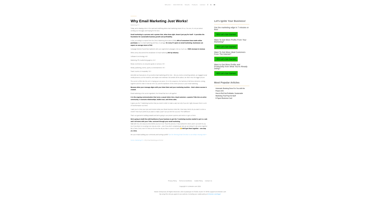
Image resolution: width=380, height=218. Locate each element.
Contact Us (208, 181)
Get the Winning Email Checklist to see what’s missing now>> (188, 134)
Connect (202, 5)
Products (195, 5)
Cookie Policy (198, 181)
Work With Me (178, 5)
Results (187, 5)
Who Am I (168, 5)
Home (132, 140)
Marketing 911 (135, 25)
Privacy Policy (172, 181)
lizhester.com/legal (214, 194)
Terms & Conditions (185, 181)
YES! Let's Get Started (226, 34)
